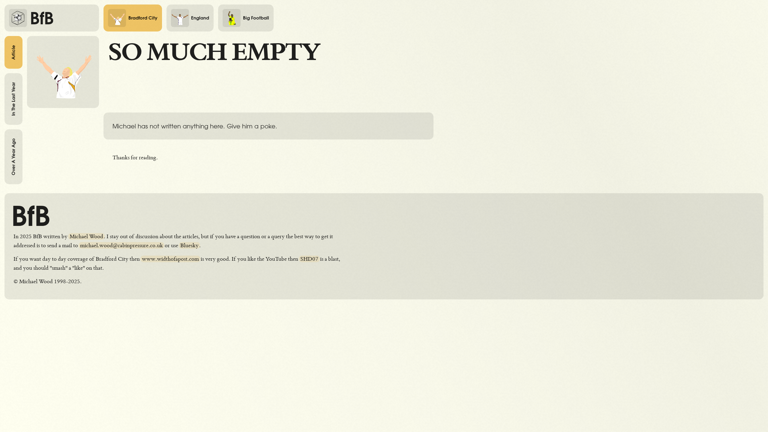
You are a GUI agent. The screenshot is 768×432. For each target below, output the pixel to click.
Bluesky (189, 245)
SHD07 (309, 259)
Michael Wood (86, 236)
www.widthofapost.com (170, 259)
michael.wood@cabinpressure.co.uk (121, 245)
